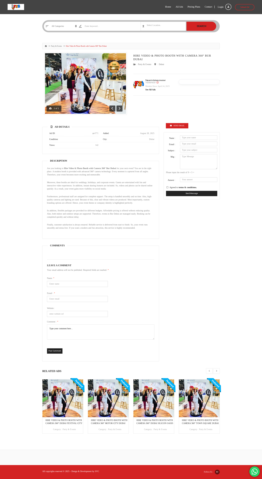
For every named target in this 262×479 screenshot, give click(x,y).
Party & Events (56, 46)
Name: (50, 278)
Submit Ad (244, 7)
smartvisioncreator (155, 80)
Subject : (171, 150)
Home (168, 6)
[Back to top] (252, 460)
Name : (172, 138)
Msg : (173, 157)
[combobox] (163, 26)
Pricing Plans (194, 6)
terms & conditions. (188, 187)
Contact (208, 6)
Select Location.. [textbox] (154, 25)
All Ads (179, 6)
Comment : (52, 322)
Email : (51, 293)
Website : (51, 308)
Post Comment (55, 351)
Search (201, 26)
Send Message (192, 193)
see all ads (150, 90)
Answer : (171, 180)
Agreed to (183, 187)
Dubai (161, 64)
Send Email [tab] (179, 126)
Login (221, 7)
